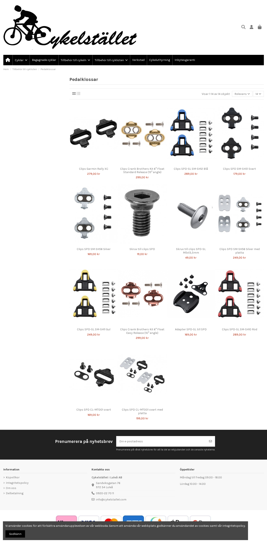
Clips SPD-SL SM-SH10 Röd (239, 329)
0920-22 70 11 (105, 493)
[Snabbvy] (96, 164)
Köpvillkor (13, 477)
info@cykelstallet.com (111, 499)
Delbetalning (14, 493)
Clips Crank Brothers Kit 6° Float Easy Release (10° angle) (142, 331)
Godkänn (15, 534)
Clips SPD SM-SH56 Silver (94, 249)
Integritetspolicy (17, 483)
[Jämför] (90, 164)
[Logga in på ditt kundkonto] (251, 27)
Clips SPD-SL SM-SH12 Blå (191, 169)
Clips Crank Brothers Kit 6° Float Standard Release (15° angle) (142, 170)
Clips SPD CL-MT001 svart (93, 409)
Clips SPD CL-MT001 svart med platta (142, 411)
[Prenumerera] (210, 441)
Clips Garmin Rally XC (93, 169)
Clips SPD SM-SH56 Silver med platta (239, 250)
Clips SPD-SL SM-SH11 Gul (93, 329)
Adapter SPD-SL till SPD (191, 329)
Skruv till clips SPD (142, 249)
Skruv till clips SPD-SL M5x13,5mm (191, 250)
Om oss (11, 488)
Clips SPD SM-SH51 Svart (239, 169)
